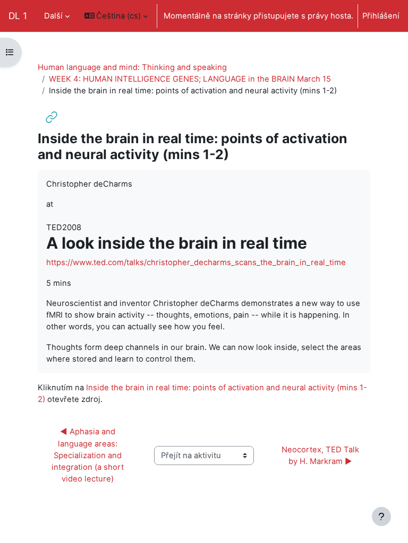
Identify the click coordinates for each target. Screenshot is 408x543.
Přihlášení (381, 16)
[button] (116, 16)
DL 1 (17, 15)
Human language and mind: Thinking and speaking (132, 67)
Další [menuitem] (53, 16)
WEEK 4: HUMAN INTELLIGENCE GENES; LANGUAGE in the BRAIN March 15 (190, 79)
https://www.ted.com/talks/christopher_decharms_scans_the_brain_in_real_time (196, 262)
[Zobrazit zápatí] (381, 516)
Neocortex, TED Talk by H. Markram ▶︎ (321, 455)
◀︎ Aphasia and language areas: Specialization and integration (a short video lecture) (89, 455)
